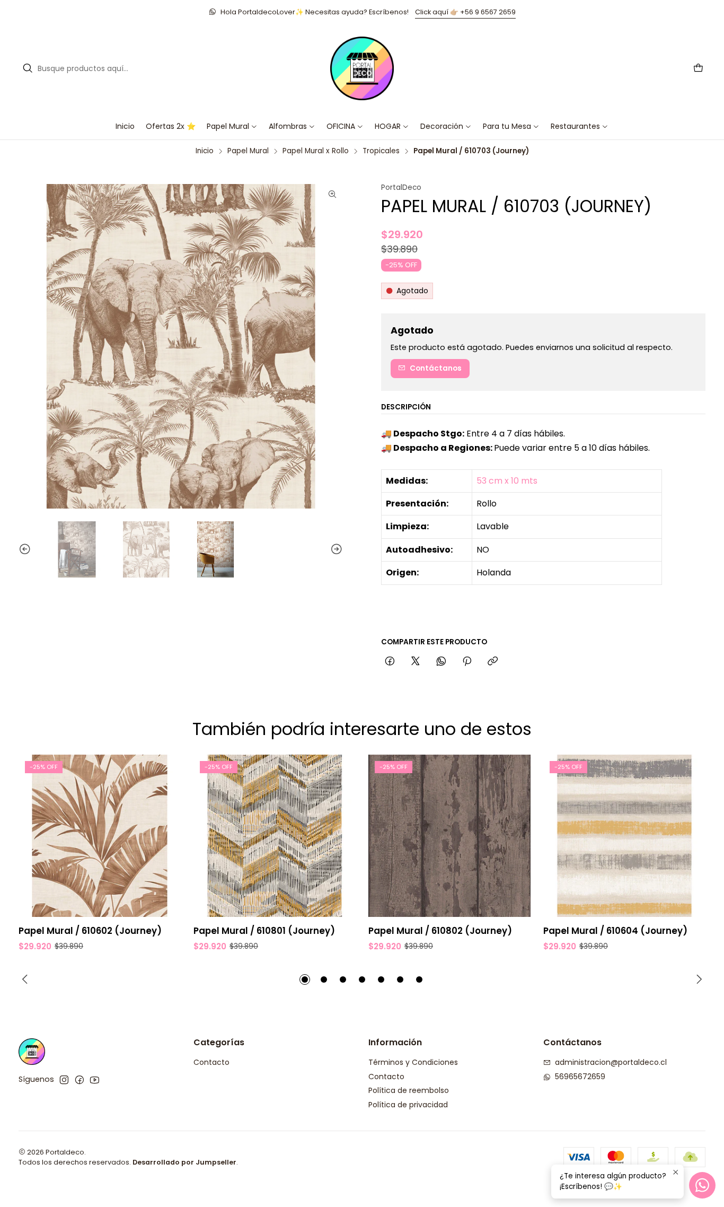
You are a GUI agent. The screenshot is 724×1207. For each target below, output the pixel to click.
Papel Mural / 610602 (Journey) (90, 931)
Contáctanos (436, 368)
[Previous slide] (26, 549)
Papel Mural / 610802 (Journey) (440, 931)
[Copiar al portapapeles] (492, 661)
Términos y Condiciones (413, 1062)
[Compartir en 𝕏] (416, 661)
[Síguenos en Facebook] (79, 1079)
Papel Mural (248, 151)
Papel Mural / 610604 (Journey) (615, 931)
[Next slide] (335, 549)
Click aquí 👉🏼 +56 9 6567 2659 (465, 11)
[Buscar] (28, 68)
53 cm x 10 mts (506, 481)
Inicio (205, 151)
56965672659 (580, 1076)
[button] (345, 126)
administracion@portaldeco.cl (611, 1062)
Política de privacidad (408, 1104)
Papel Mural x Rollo (315, 151)
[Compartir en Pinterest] (467, 661)
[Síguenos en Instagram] (64, 1079)
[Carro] (698, 68)
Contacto (211, 1062)
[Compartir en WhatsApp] (441, 661)
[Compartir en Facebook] (390, 661)
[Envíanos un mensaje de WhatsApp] (702, 1185)
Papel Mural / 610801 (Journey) (264, 931)
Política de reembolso (408, 1090)
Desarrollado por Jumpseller (184, 1162)
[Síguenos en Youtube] (95, 1079)
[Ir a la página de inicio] (362, 68)
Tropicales (381, 151)
